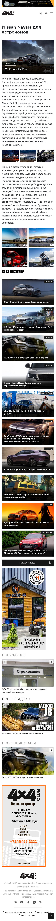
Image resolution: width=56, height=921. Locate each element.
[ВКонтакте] (3, 271)
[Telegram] (15, 271)
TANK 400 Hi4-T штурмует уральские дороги (22, 777)
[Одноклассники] (7, 271)
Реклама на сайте (43, 912)
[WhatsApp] (19, 271)
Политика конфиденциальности (17, 912)
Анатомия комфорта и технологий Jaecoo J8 (22, 733)
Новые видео (16, 699)
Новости (10, 64)
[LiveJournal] (22, 271)
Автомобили (46, 393)
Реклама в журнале (28, 915)
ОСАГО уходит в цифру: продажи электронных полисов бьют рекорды (24, 690)
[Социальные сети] (40, 13)
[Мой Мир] (11, 271)
